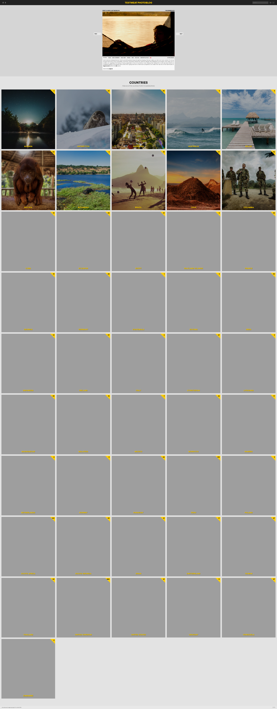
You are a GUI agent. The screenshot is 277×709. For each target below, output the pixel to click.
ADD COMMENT (116, 57)
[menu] (273, 3)
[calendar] (270, 2)
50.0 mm (137, 57)
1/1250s (128, 57)
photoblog (138, 3)
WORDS (105, 57)
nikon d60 (123, 57)
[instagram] (4, 3)
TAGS (109, 57)
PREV (95, 33)
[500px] (6, 3)
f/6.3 (133, 57)
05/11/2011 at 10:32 (144, 57)
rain (116, 66)
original (110, 68)
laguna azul (106, 66)
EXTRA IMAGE (170, 57)
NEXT (181, 33)
